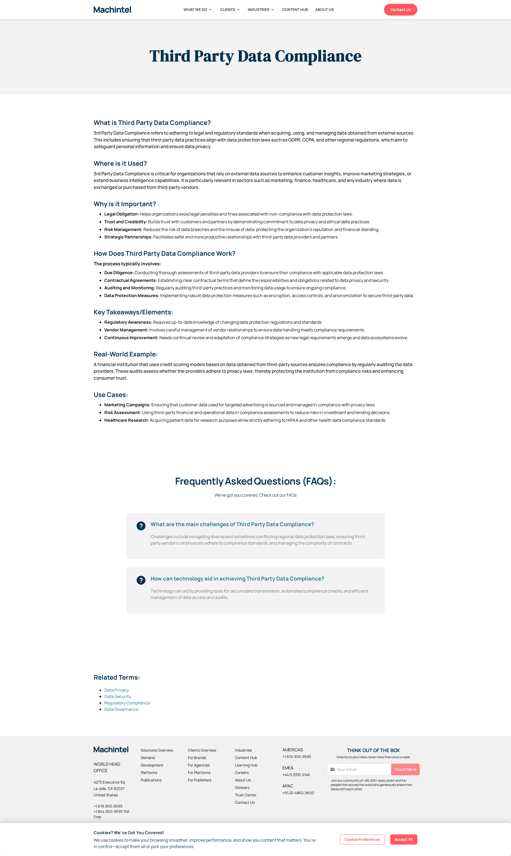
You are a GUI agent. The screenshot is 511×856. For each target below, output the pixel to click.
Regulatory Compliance (127, 703)
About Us (324, 9)
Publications (151, 779)
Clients (227, 9)
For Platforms (199, 772)
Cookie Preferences (362, 839)
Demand (148, 757)
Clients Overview (202, 750)
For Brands (197, 757)
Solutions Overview (157, 750)
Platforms (149, 772)
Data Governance (121, 709)
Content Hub (295, 9)
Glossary (242, 787)
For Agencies (199, 765)
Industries (258, 9)
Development (152, 765)
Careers (242, 772)
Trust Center (246, 794)
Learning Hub (246, 765)
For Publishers (199, 779)
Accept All (404, 839)
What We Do (195, 9)
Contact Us (400, 9)
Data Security (117, 696)
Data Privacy (116, 690)
